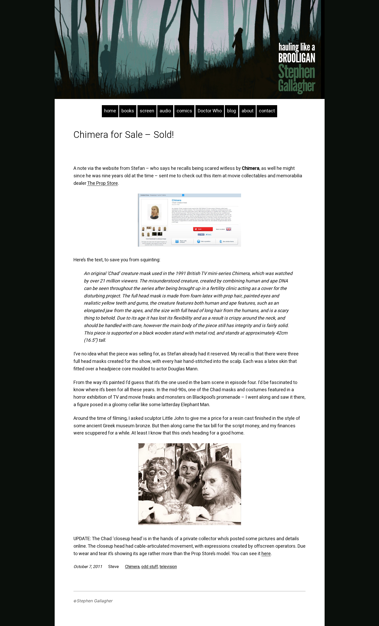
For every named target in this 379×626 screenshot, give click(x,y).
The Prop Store (102, 183)
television (168, 567)
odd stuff (149, 567)
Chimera (132, 567)
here (266, 553)
